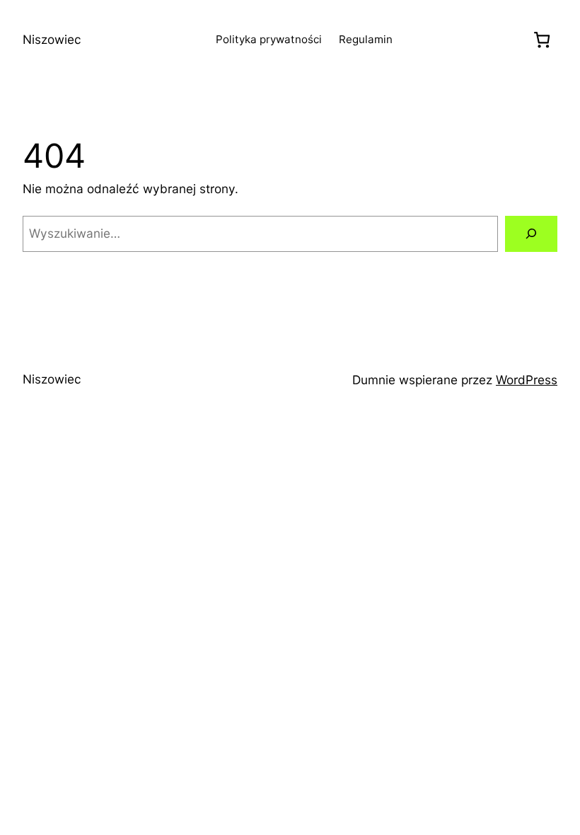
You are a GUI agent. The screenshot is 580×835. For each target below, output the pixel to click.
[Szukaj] (531, 234)
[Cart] (542, 39)
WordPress (526, 379)
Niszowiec (52, 39)
